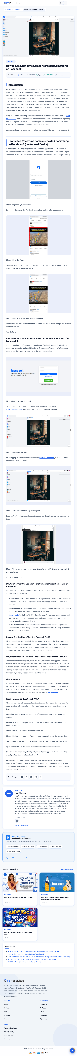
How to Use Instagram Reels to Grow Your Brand (26, 954)
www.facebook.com (14, 409)
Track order (8, 1019)
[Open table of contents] (72, 1050)
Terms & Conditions (11, 1028)
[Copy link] (40, 777)
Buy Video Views (14, 851)
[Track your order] (61, 3)
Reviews (7, 1015)
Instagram (43, 1015)
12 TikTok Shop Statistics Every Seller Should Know (27, 962)
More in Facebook (67, 869)
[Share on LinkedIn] (31, 777)
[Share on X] (26, 777)
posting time (53, 692)
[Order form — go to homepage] (65, 3)
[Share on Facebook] (22, 777)
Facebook (11, 61)
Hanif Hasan (12, 75)
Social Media (14, 615)
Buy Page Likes (29, 846)
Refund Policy (9, 1035)
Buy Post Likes (14, 846)
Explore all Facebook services (15, 858)
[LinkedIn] (17, 821)
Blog (5, 1012)
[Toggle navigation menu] (71, 3)
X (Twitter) (43, 1019)
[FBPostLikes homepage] (12, 3)
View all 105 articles (21, 825)
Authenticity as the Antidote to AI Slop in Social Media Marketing (32, 959)
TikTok (42, 1012)
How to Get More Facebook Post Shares (18, 897)
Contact (6, 1008)
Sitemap (7, 1039)
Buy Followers (56, 846)
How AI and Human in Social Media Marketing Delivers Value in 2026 (33, 951)
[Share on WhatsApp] (36, 777)
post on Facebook (46, 458)
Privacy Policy (9, 1032)
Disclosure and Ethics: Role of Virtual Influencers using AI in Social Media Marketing (39, 957)
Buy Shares (43, 846)
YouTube (43, 1008)
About (6, 1004)
